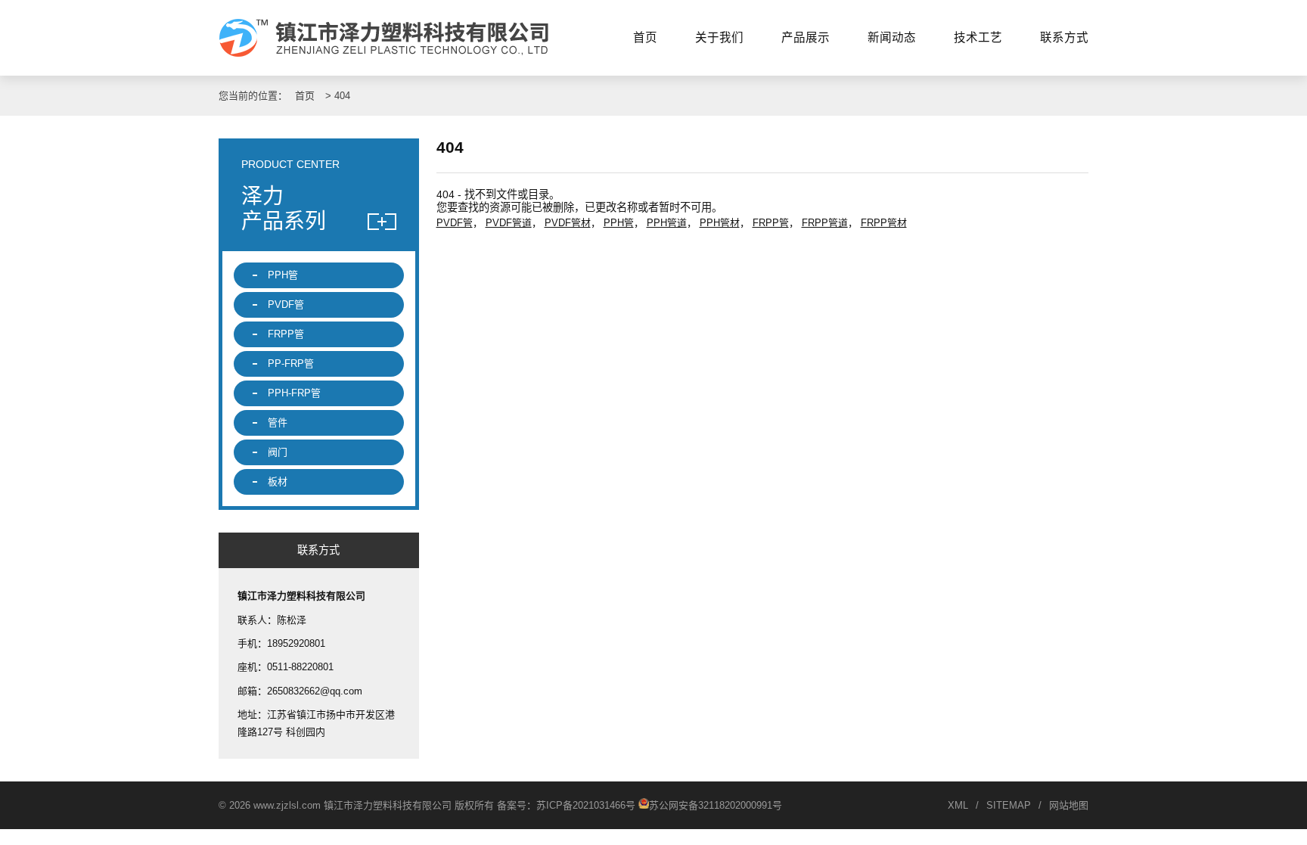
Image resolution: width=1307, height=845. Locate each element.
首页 (645, 37)
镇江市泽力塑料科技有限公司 (391, 38)
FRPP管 (771, 222)
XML (958, 805)
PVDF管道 (509, 222)
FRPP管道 (825, 222)
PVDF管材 (568, 222)
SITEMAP (1008, 805)
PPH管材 (720, 222)
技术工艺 (978, 37)
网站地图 (1068, 805)
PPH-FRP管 (294, 393)
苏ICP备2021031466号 (585, 805)
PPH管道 (667, 222)
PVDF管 (454, 222)
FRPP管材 (884, 222)
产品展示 (805, 37)
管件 (277, 422)
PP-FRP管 (291, 363)
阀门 (277, 452)
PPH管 (619, 222)
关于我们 (719, 37)
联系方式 (1064, 37)
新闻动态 (892, 37)
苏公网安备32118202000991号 (715, 805)
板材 (277, 481)
